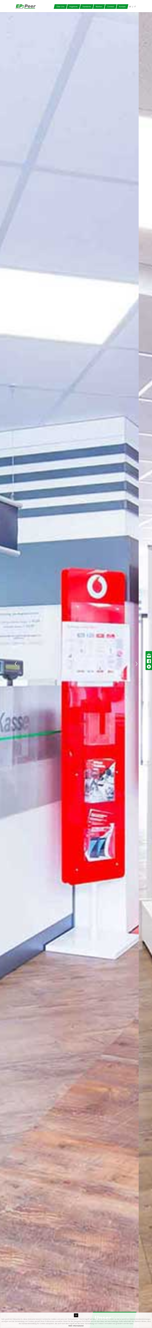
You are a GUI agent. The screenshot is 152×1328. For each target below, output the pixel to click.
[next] (136, 664)
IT (135, 6)
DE (130, 6)
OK (76, 1315)
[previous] (15, 664)
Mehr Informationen (76, 1326)
